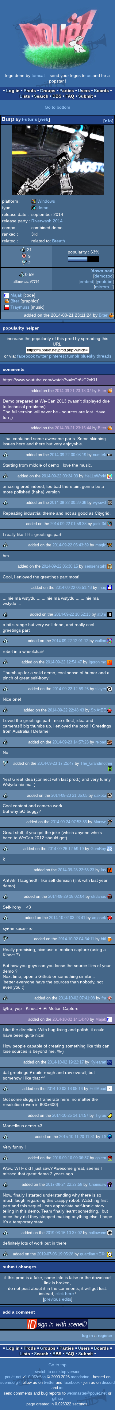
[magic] (109, 545)
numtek (99, 454)
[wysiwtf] (109, 502)
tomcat (38, 75)
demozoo (103, 275)
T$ (104, 1136)
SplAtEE (98, 710)
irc (61, 1388)
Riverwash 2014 (47, 220)
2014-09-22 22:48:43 (66, 710)
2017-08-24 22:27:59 (64, 1184)
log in (87, 1335)
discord (108, 1382)
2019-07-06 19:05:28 (55, 1254)
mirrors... (104, 286)
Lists (25, 96)
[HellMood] (109, 1088)
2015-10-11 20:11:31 (77, 1136)
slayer (100, 689)
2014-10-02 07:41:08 (77, 998)
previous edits (57, 1299)
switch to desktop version (57, 1372)
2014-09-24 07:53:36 (69, 822)
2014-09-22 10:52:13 (72, 614)
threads (104, 356)
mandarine (80, 1377)
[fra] (109, 998)
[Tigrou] (109, 1115)
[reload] (109, 742)
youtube (105, 281)
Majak (16, 295)
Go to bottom (57, 107)
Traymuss (19, 307)
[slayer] (109, 689)
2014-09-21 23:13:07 (73, 390)
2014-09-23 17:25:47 (55, 763)
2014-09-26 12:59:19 (66, 848)
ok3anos (98, 896)
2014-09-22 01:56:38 (68, 523)
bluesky (88, 356)
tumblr (73, 356)
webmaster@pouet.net (87, 1393)
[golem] (109, 1158)
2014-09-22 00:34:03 (60, 476)
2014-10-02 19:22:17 (66, 1062)
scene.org (9, 1382)
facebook (26, 356)
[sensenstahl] (109, 566)
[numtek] (109, 454)
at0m (101, 614)
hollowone (97, 1232)
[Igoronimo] (109, 662)
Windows (43, 201)
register (105, 1335)
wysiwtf (99, 502)
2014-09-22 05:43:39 (70, 545)
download (102, 270)
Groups (48, 90)
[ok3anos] (109, 896)
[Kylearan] (109, 1062)
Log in (13, 90)
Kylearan (98, 1062)
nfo (108, 120)
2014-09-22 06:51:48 (74, 587)
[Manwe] (109, 822)
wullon (100, 640)
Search (41, 96)
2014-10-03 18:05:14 (65, 1088)
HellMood (98, 1088)
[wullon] (109, 640)
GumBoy (98, 848)
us (89, 75)
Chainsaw (97, 1184)
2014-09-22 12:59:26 (70, 689)
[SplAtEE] (109, 710)
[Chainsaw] (109, 1184)
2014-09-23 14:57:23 (70, 742)
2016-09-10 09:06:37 (70, 1158)
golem (100, 1158)
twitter (42, 356)
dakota (100, 795)
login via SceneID (67, 1325)
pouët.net (13, 1377)
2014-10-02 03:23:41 (67, 917)
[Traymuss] (6, 307)
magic (100, 545)
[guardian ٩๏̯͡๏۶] (109, 1254)
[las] (109, 870)
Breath (58, 240)
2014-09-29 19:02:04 (66, 896)
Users (84, 90)
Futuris (29, 119)
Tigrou (100, 1115)
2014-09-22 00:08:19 (68, 454)
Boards (101, 90)
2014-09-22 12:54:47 (64, 662)
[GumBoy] (109, 848)
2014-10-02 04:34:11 (76, 939)
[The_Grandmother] (109, 768)
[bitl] (109, 939)
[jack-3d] (109, 523)
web (44, 119)
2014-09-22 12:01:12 (70, 640)
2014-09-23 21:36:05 (69, 795)
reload (100, 742)
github (57, 1398)
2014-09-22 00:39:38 (68, 502)
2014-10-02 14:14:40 (70, 1019)
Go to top (57, 1364)
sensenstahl (95, 566)
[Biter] (6, 300)
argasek (99, 917)
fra (104, 998)
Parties (66, 90)
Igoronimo (97, 662)
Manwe (100, 822)
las (103, 870)
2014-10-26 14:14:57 (70, 1115)
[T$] (109, 1136)
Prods (30, 90)
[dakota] (109, 795)
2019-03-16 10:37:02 (64, 1232)
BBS (56, 96)
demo (39, 207)
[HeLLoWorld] (109, 476)
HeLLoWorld (95, 476)
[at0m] (109, 614)
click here (65, 1293)
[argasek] (109, 917)
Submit (85, 96)
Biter (14, 300)
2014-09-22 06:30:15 (60, 566)
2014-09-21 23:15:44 (73, 428)
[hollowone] (109, 1232)
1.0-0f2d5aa (35, 1377)
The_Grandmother (96, 763)
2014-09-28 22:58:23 (76, 870)
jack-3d (99, 523)
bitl (103, 939)
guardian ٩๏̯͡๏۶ (93, 1254)
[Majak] (6, 295)
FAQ (69, 96)
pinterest (57, 356)
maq (102, 587)
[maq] (109, 587)
